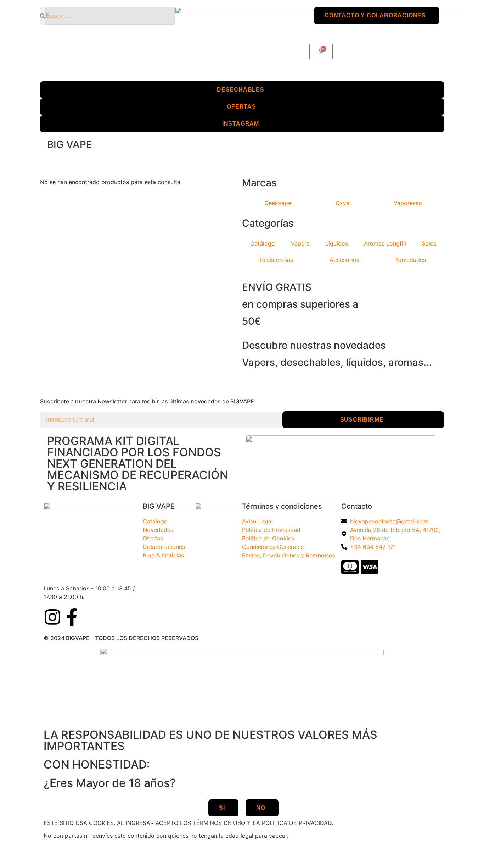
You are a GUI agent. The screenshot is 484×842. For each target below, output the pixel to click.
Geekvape (277, 203)
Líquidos (336, 243)
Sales (429, 243)
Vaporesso (408, 203)
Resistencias (276, 259)
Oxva (342, 203)
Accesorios (344, 259)
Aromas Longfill (385, 243)
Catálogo (262, 243)
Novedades (410, 259)
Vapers (300, 243)
